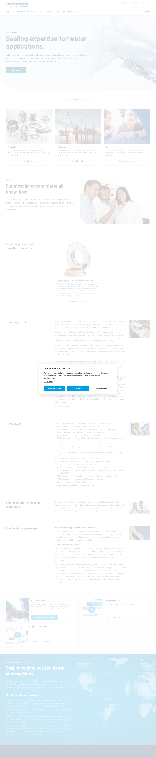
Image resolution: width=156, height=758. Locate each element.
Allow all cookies (54, 388)
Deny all (78, 388)
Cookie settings (101, 388)
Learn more (48, 381)
